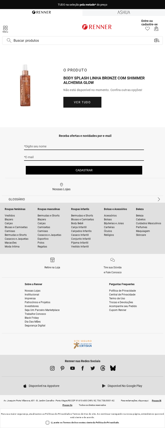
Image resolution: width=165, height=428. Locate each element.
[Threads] (102, 369)
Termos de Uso (80, 414)
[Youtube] (72, 369)
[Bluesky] (113, 369)
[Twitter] (92, 369)
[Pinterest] (62, 369)
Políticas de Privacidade (57, 414)
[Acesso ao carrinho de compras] (156, 30)
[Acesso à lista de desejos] (147, 30)
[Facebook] (82, 369)
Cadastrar (84, 170)
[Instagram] (52, 369)
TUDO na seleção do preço (82, 4)
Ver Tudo (82, 102)
